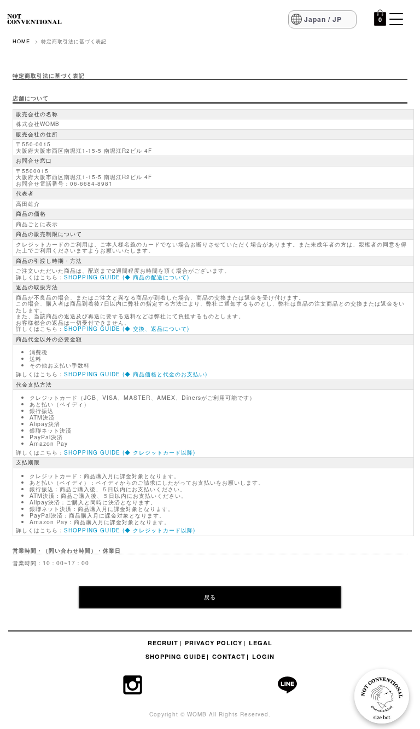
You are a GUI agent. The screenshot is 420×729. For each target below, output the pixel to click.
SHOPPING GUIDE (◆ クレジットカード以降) (129, 452)
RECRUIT (163, 643)
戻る (210, 597)
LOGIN (263, 656)
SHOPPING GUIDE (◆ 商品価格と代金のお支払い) (135, 374)
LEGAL (260, 643)
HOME (21, 41)
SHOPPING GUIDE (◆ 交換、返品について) (126, 328)
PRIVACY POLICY (213, 643)
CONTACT (229, 656)
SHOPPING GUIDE (175, 656)
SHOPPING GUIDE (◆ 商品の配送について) (126, 277)
